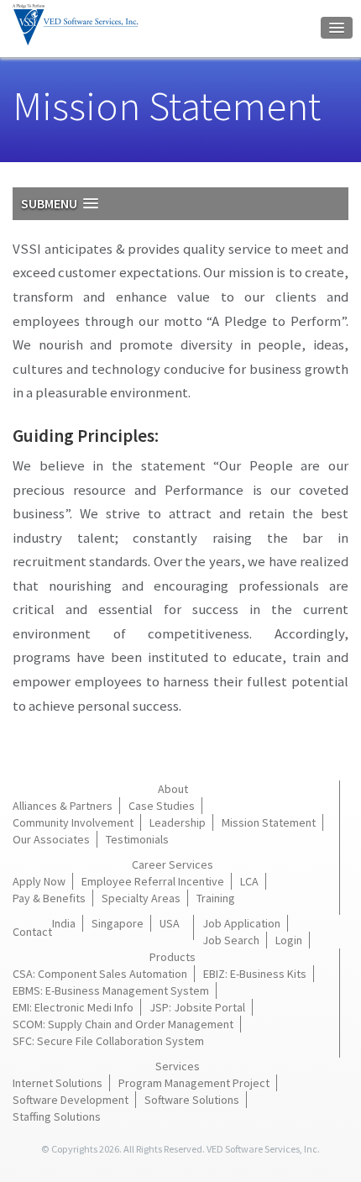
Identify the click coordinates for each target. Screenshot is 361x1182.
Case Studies (161, 805)
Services (177, 1066)
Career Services (172, 864)
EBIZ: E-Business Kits (254, 973)
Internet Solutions (57, 1082)
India (64, 923)
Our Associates (51, 839)
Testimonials (137, 839)
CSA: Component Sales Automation (100, 973)
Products (172, 956)
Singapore (118, 923)
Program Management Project (193, 1082)
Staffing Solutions (57, 1116)
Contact (32, 931)
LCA (249, 881)
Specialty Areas (141, 898)
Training (215, 898)
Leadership (177, 822)
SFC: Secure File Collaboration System (108, 1040)
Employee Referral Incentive (152, 881)
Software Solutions (191, 1099)
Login (288, 940)
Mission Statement (269, 822)
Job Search (230, 940)
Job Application (241, 923)
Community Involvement (73, 822)
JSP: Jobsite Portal (197, 1007)
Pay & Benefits (49, 898)
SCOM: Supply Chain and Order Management (123, 1024)
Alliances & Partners (62, 805)
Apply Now (39, 881)
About (173, 788)
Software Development (70, 1099)
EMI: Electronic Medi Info (73, 1007)
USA (170, 923)
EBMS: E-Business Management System (111, 990)
